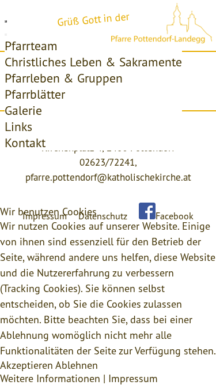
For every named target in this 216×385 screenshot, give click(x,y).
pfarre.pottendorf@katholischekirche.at (108, 177)
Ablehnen (76, 365)
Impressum (133, 378)
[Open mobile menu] (6, 21)
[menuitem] (31, 46)
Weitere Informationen (50, 378)
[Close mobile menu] (6, 34)
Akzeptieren (26, 365)
